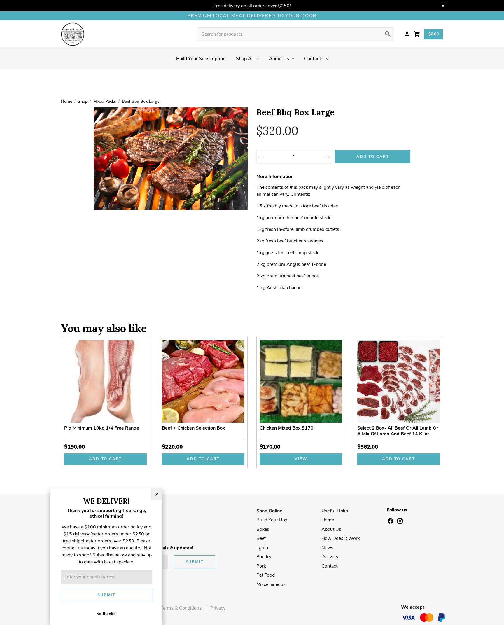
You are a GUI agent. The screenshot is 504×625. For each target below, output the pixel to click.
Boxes (262, 529)
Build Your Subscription (200, 58)
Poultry (263, 557)
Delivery (329, 557)
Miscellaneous (271, 584)
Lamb (262, 547)
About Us (279, 58)
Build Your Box (271, 520)
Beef (261, 538)
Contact (329, 566)
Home (327, 520)
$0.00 (433, 34)
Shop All (245, 58)
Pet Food (265, 575)
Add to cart (105, 459)
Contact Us (316, 58)
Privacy (217, 608)
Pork (261, 566)
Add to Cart (372, 156)
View (301, 459)
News (327, 547)
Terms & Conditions (181, 608)
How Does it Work (340, 538)
